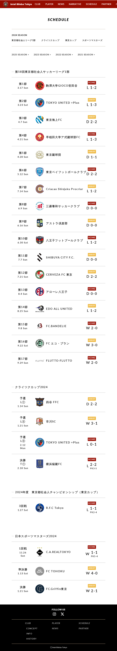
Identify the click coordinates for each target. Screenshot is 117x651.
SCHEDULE (84, 623)
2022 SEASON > (64, 54)
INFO (29, 633)
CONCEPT (32, 628)
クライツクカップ (50, 40)
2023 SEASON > (42, 54)
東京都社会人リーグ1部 (24, 40)
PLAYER (56, 623)
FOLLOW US (58, 609)
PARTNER (84, 628)
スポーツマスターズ (92, 40)
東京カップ (71, 40)
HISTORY (31, 638)
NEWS (55, 628)
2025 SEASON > (20, 54)
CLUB (28, 623)
